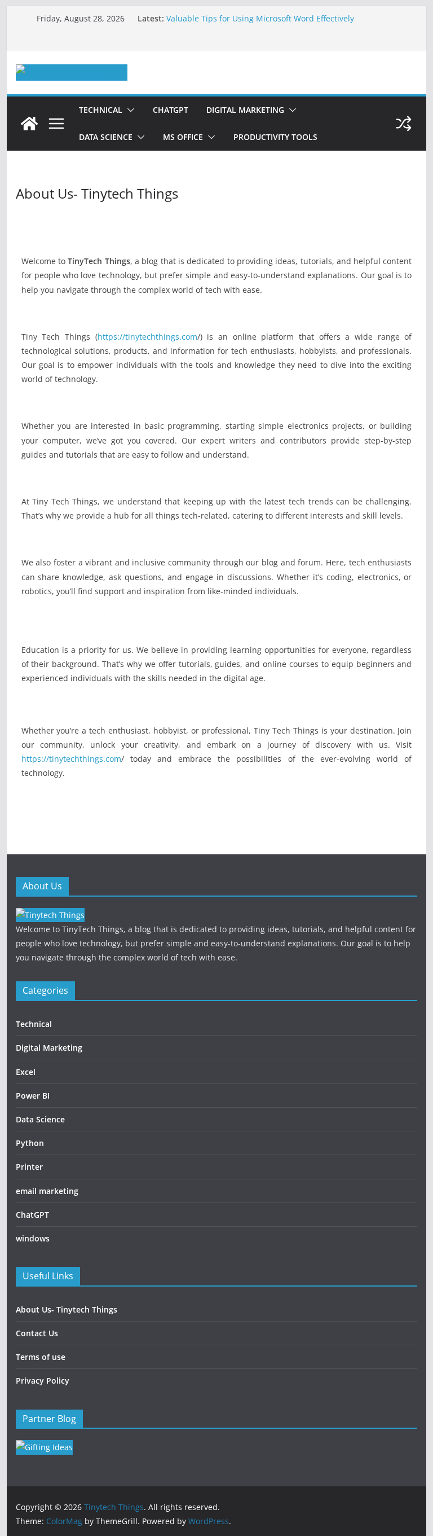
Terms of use (40, 1356)
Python (30, 1143)
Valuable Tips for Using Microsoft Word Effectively (260, 18)
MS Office (183, 136)
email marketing (47, 1191)
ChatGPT (170, 109)
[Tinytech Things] (29, 123)
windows (33, 1238)
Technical (100, 109)
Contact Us (37, 1333)
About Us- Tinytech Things (66, 1309)
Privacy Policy (42, 1380)
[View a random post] (403, 123)
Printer (29, 1166)
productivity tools (275, 136)
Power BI (33, 1095)
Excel (26, 1072)
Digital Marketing (245, 109)
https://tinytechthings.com (147, 336)
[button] (128, 110)
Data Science (105, 136)
